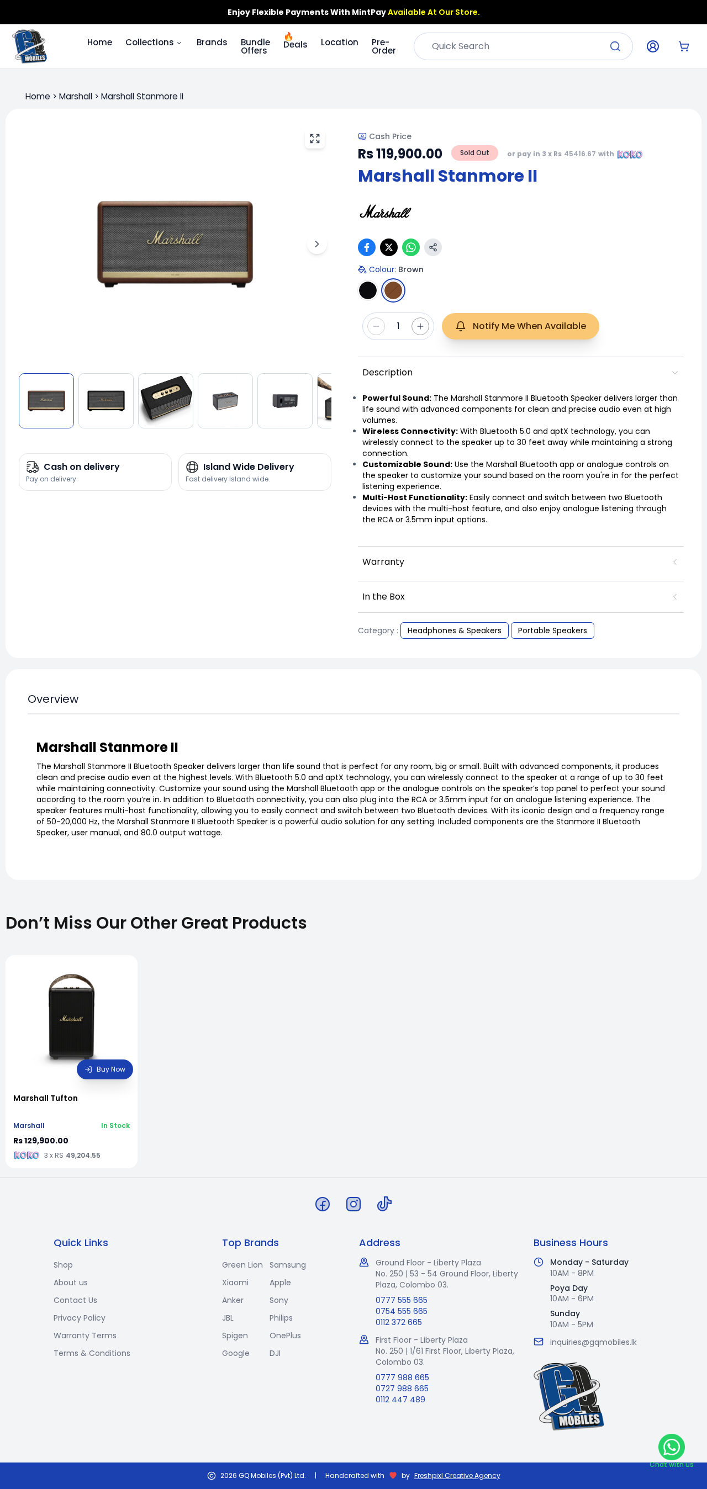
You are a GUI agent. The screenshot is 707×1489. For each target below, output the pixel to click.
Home (99, 42)
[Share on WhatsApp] (411, 247)
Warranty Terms (85, 1335)
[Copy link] (433, 247)
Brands (212, 42)
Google (236, 1353)
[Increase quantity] (420, 326)
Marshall (75, 96)
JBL (228, 1317)
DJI (275, 1353)
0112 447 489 (400, 1399)
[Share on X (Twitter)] (389, 247)
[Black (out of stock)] (368, 290)
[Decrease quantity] (376, 326)
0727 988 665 (402, 1388)
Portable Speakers (552, 630)
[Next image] (317, 244)
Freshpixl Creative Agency (457, 1475)
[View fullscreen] (315, 139)
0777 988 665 (402, 1377)
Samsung (288, 1264)
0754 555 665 (402, 1311)
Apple (280, 1282)
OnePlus (285, 1335)
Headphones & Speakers (455, 630)
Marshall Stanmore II (142, 96)
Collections (149, 42)
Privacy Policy (79, 1317)
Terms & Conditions (92, 1353)
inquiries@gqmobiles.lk (593, 1342)
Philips (281, 1317)
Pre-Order (384, 46)
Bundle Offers (255, 46)
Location (339, 42)
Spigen (235, 1335)
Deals (295, 43)
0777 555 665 (402, 1300)
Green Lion (242, 1264)
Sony (279, 1300)
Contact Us (75, 1300)
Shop (63, 1264)
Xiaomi (235, 1282)
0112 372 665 (399, 1322)
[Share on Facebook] (367, 247)
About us (71, 1282)
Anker (233, 1300)
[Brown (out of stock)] (393, 290)
